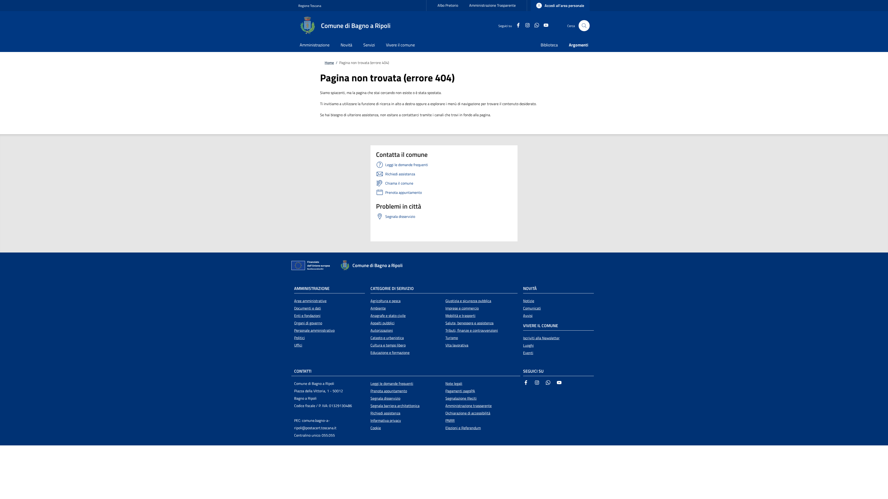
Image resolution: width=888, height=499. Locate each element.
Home (329, 62)
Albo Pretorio (448, 5)
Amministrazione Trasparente (492, 5)
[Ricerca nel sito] (584, 25)
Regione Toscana (309, 5)
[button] (560, 5)
